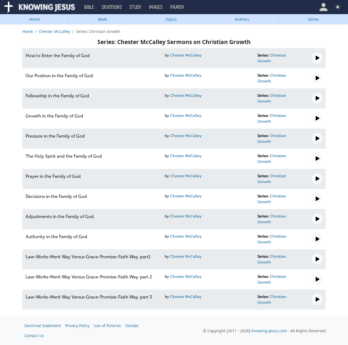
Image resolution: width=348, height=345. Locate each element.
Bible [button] (89, 7)
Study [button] (136, 7)
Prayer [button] (177, 7)
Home (34, 19)
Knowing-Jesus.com (269, 330)
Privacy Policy (77, 325)
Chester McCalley (54, 31)
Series (313, 19)
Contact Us (34, 335)
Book (102, 19)
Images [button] (156, 7)
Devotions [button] (112, 7)
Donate (131, 325)
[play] (317, 57)
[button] (323, 7)
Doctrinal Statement (42, 325)
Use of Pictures (107, 325)
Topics (171, 19)
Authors (242, 19)
